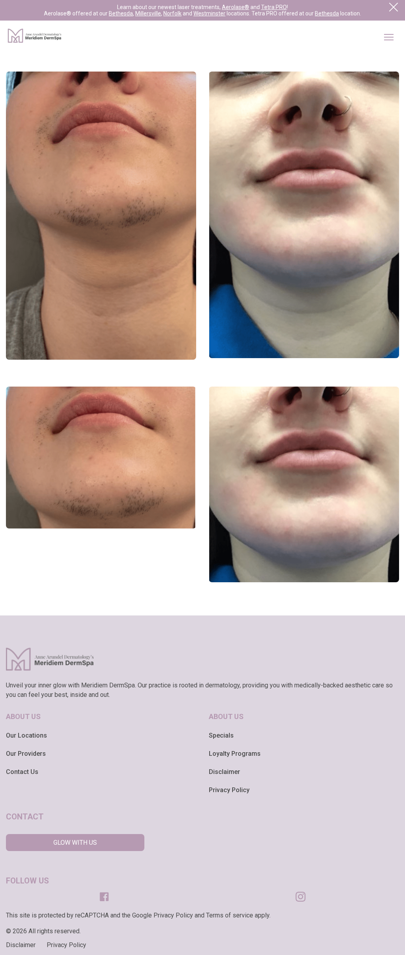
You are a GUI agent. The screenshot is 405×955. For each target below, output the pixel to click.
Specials (221, 735)
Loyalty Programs (235, 753)
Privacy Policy (229, 790)
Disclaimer (224, 772)
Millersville (148, 13)
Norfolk (172, 13)
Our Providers (26, 753)
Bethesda (121, 13)
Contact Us (22, 772)
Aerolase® (235, 7)
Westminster (209, 13)
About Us (23, 716)
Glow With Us (75, 842)
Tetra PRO (274, 7)
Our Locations (26, 735)
